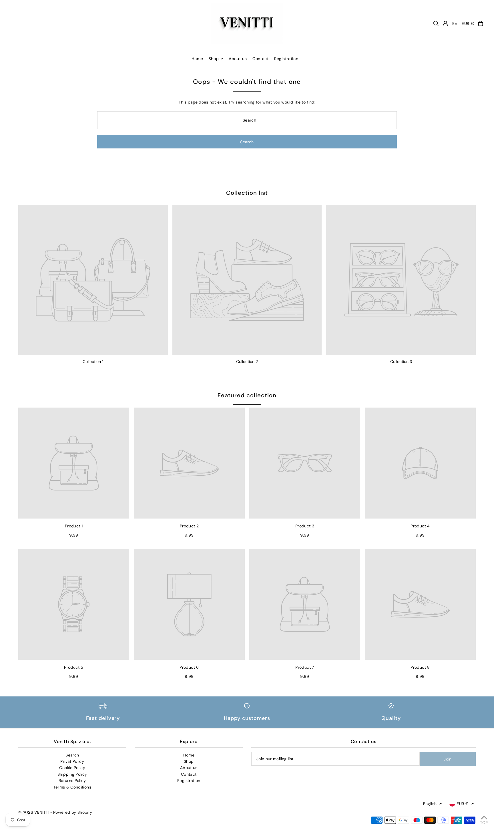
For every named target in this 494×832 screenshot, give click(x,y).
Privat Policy (72, 761)
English (430, 803)
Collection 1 (93, 361)
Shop (214, 58)
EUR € (468, 23)
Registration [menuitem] (286, 58)
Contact (188, 774)
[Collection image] (93, 280)
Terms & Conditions (72, 787)
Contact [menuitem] (260, 58)
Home (188, 755)
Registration (188, 780)
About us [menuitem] (238, 58)
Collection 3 (401, 361)
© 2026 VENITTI (33, 812)
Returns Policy (72, 780)
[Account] (445, 23)
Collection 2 (247, 361)
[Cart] (480, 23)
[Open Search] (436, 23)
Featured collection (247, 395)
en (454, 23)
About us (189, 767)
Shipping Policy (72, 774)
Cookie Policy (72, 767)
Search (72, 755)
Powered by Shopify (72, 812)
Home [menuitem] (197, 58)
